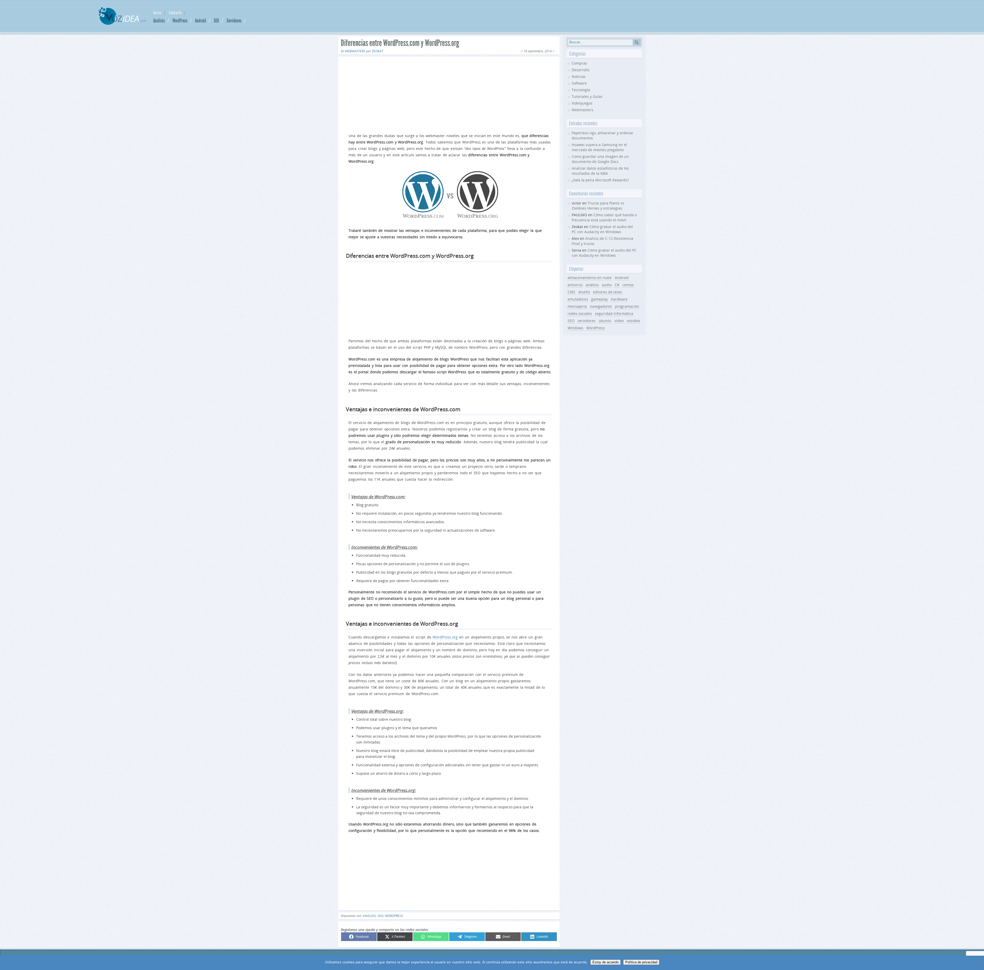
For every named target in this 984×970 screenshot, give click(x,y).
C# (617, 284)
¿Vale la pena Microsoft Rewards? (600, 180)
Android (200, 20)
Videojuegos (582, 103)
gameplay (599, 299)
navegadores (601, 306)
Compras (579, 63)
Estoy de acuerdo (605, 962)
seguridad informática (614, 313)
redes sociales (580, 313)
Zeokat (377, 51)
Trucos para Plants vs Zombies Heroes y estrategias (598, 206)
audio (607, 284)
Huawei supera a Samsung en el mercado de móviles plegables (599, 147)
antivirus (575, 284)
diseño (584, 292)
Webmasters (355, 51)
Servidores (234, 20)
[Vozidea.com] (122, 23)
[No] (977, 962)
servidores (587, 320)
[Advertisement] (449, 94)
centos (628, 284)
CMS (571, 292)
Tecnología (581, 89)
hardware (619, 299)
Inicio (157, 13)
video (619, 320)
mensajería (577, 306)
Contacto (175, 13)
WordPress (179, 20)
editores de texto (607, 292)
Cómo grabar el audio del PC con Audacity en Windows (602, 229)
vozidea (633, 320)
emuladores (578, 299)
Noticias (579, 76)
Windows (575, 327)
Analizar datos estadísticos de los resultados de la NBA (600, 171)
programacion (627, 306)
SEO (216, 20)
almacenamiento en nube (590, 277)
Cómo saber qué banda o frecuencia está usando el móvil (604, 217)
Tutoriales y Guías (587, 96)
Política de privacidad (641, 962)
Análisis (159, 20)
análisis (369, 916)
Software (579, 83)
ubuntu (605, 320)
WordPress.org (445, 637)
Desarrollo (580, 69)
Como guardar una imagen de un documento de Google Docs (600, 159)
